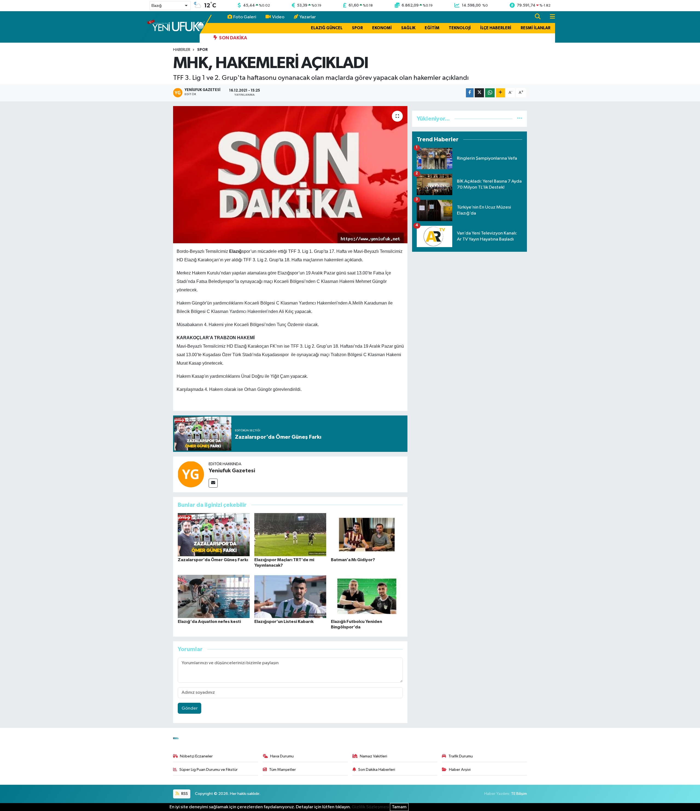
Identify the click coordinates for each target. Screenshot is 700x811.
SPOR (357, 28)
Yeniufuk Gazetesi (232, 470)
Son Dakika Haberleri (376, 770)
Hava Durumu (282, 756)
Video (278, 17)
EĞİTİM (432, 28)
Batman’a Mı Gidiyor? (353, 560)
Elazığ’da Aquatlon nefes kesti (209, 621)
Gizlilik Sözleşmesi (370, 807)
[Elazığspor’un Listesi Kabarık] (290, 596)
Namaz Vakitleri (373, 756)
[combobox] (170, 5)
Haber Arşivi (460, 770)
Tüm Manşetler (282, 770)
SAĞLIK (408, 28)
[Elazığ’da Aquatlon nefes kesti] (214, 596)
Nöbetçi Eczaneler (196, 756)
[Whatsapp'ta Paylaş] (490, 92)
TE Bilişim (519, 794)
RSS (184, 794)
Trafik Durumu (460, 756)
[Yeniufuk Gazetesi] (191, 474)
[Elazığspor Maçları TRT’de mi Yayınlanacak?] (290, 534)
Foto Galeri (244, 17)
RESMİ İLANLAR (535, 28)
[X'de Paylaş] (479, 92)
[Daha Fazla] (500, 92)
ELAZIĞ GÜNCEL (327, 28)
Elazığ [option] (156, 6)
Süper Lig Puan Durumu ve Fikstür (208, 770)
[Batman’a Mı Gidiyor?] (367, 534)
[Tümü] (519, 118)
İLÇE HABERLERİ (495, 28)
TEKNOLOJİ (460, 28)
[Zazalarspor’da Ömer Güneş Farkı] (214, 534)
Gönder (190, 708)
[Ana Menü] (550, 17)
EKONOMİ (382, 28)
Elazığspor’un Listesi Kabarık (284, 621)
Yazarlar (307, 17)
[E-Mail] (213, 483)
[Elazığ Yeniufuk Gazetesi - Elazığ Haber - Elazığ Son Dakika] (175, 26)
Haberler (181, 50)
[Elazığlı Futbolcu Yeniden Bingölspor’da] (367, 596)
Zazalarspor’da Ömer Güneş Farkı (213, 560)
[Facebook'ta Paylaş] (470, 92)
